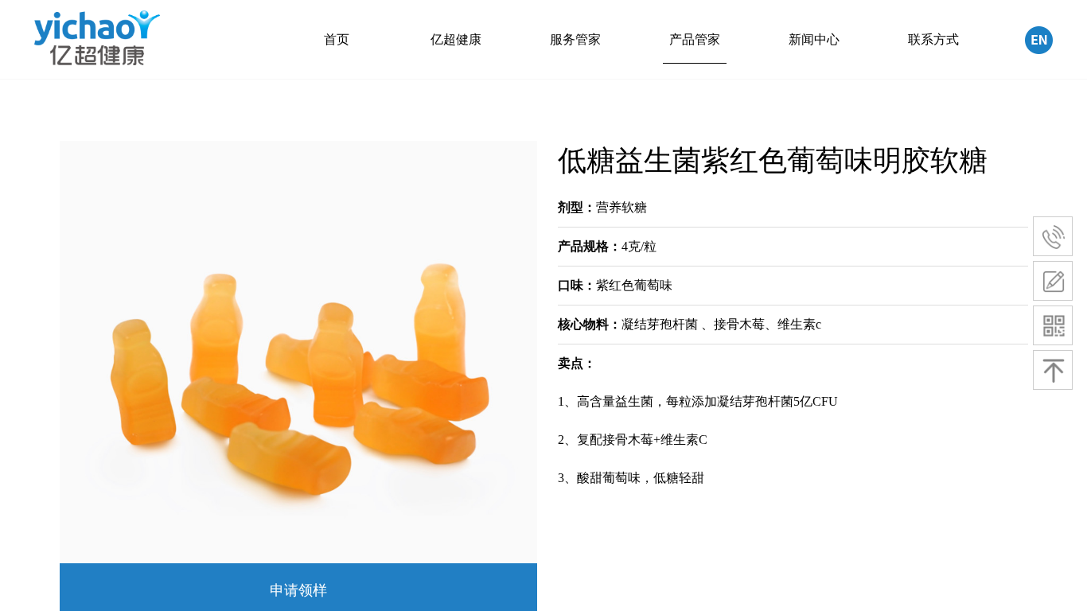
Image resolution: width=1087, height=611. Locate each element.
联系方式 (933, 39)
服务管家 (575, 39)
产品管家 (694, 39)
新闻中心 (814, 39)
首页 (336, 39)
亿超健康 (456, 39)
